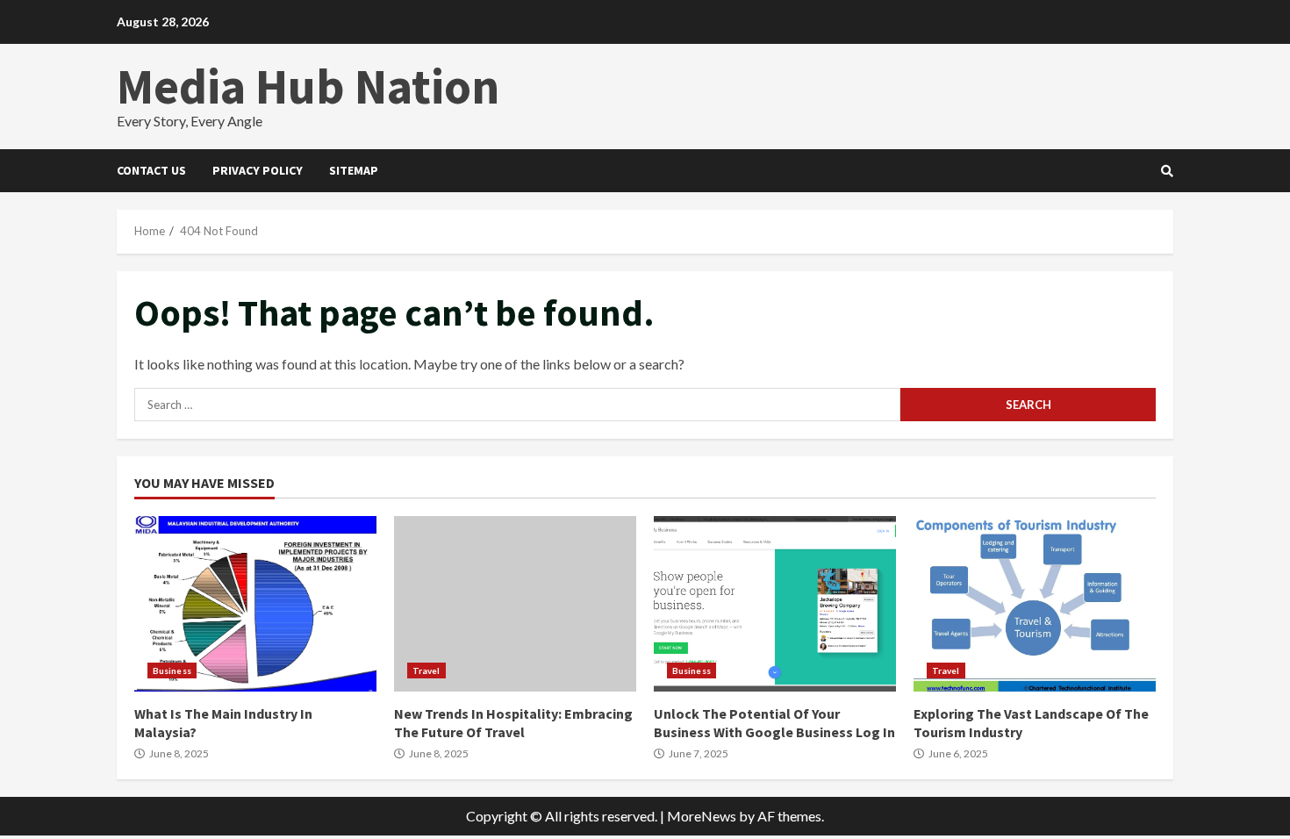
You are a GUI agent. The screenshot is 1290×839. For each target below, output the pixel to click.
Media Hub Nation (308, 86)
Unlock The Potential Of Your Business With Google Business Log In (775, 604)
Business (172, 670)
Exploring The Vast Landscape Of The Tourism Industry (1035, 604)
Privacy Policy (257, 170)
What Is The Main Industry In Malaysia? (255, 604)
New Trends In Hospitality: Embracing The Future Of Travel (515, 604)
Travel (426, 670)
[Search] (1167, 171)
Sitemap (353, 170)
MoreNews (701, 815)
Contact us (151, 170)
